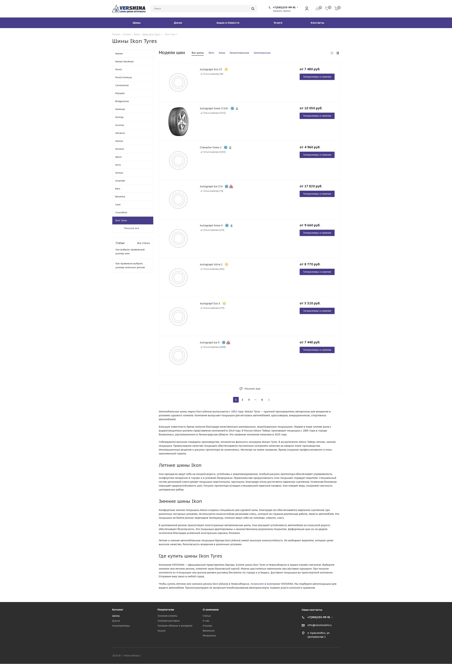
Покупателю (165, 609)
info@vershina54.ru (319, 625)
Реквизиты (209, 635)
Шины (116, 615)
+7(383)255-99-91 (284, 7)
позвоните (257, 583)
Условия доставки (168, 620)
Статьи (207, 615)
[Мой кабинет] (307, 9)
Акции (161, 630)
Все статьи (143, 243)
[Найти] (253, 8)
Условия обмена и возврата (174, 625)
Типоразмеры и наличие (317, 76)
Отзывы (207, 625)
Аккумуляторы (121, 625)
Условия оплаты (167, 615)
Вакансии (209, 630)
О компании (211, 609)
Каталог (117, 609)
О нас (206, 620)
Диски (116, 620)
